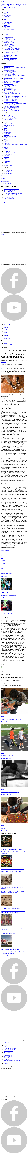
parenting (3, 563)
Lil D (2, 558)
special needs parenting (6, 573)
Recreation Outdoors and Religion (12, 48)
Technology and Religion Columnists (13, 107)
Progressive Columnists (9, 95)
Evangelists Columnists (9, 74)
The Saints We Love (9, 198)
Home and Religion (8, 56)
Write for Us (7, 1052)
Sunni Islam (7, 161)
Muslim (21, 6)
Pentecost (6, 335)
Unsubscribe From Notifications (11, 1062)
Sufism (5, 159)
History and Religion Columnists (12, 81)
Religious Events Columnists (11, 102)
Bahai (5, 126)
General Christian (8, 18)
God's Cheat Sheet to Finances (11, 189)
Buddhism (6, 129)
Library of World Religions (10, 117)
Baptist (5, 128)
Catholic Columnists (9, 70)
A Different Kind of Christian (11, 194)
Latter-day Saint (15, 6)
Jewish (10, 6)
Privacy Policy (7, 1053)
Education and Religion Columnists (12, 73)
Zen (5, 164)
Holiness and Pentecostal (10, 136)
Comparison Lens (8, 170)
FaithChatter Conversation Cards (12, 200)
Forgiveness (7, 324)
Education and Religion (9, 52)
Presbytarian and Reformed (10, 150)
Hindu (6, 6)
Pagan (5, 27)
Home (5, 343)
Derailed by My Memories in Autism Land (11, 719)
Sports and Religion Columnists (11, 104)
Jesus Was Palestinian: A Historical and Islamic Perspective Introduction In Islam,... (12, 892)
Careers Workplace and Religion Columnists (15, 68)
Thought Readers (5, 181)
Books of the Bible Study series (11, 190)
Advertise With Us (8, 1051)
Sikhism (6, 158)
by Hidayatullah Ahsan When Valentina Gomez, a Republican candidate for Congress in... (13, 911)
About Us (6, 1042)
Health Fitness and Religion (10, 55)
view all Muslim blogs (6, 955)
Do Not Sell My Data (9, 1056)
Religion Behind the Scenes (10, 152)
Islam (5, 139)
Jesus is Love (7, 196)
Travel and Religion (8, 60)
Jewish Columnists (8, 84)
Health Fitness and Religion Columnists (13, 78)
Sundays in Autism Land (7, 755)
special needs (4, 571)
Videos (5, 122)
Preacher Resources (8, 172)
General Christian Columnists (11, 77)
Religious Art (7, 38)
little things (3, 560)
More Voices (7, 23)
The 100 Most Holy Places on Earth (12, 118)
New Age (6, 147)
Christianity (6, 130)
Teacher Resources (8, 173)
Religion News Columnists (10, 99)
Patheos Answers (8, 119)
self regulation (4, 565)
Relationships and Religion (10, 58)
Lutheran (6, 142)
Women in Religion (8, 47)
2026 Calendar (7, 115)
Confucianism (7, 132)
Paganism (6, 148)
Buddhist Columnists (9, 66)
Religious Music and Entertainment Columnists (15, 103)
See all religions (8, 165)
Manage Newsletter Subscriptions (12, 1060)
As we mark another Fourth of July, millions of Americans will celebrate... (12, 952)
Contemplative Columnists (10, 71)
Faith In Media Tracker (6, 183)
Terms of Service (8, 1055)
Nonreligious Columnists (10, 91)
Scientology (7, 155)
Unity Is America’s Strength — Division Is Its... (12, 908)
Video (2, 176)
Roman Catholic (8, 154)
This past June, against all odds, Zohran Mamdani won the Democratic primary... (13, 932)
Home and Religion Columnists (11, 82)
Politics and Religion (9, 45)
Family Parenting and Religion (11, 53)
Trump (5, 332)
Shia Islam (6, 157)
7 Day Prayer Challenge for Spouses (13, 193)
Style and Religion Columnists (11, 106)
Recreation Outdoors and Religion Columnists (15, 96)
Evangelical (19, 4)
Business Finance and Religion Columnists (14, 67)
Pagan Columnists (8, 92)
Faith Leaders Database (9, 123)
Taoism (5, 162)
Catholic (7, 4)
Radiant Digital (7, 1059)
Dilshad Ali (3, 362)
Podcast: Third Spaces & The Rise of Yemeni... (12, 849)
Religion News (7, 34)
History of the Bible (8, 191)
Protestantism (7, 151)
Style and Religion (8, 44)
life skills (3, 555)
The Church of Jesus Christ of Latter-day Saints (15, 144)
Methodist (6, 143)
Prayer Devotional (8, 197)
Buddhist (3, 4)
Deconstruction (7, 338)
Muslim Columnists (8, 88)
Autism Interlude (5, 550)
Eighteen (3, 828)
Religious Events (8, 41)
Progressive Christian (9, 7)
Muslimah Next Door (6, 722)
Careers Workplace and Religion (12, 51)
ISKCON (6, 137)
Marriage (6, 327)
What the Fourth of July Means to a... (10, 949)
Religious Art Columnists (10, 100)
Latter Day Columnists (9, 86)
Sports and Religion (8, 37)
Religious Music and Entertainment (12, 40)
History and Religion (9, 42)
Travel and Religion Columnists (11, 109)
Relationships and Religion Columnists (13, 97)
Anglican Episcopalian (9, 125)
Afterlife (6, 330)
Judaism (6, 140)
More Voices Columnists (10, 85)
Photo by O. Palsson (9, 344)
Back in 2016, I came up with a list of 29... (11, 871)
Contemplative (12, 4)
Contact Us (6, 1058)
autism (2, 552)
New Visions (7, 26)
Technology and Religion (10, 59)
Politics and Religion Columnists (12, 93)
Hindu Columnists (8, 79)
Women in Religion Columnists (11, 110)
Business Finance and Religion (11, 49)
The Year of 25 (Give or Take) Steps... (10, 792)
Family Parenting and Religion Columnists (14, 75)
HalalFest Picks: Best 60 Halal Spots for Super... (12, 869)
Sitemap (6, 1063)
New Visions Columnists (10, 89)
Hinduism (6, 135)
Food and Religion (8, 35)
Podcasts (6, 121)
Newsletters (3, 202)
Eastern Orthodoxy (8, 133)
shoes (2, 568)
